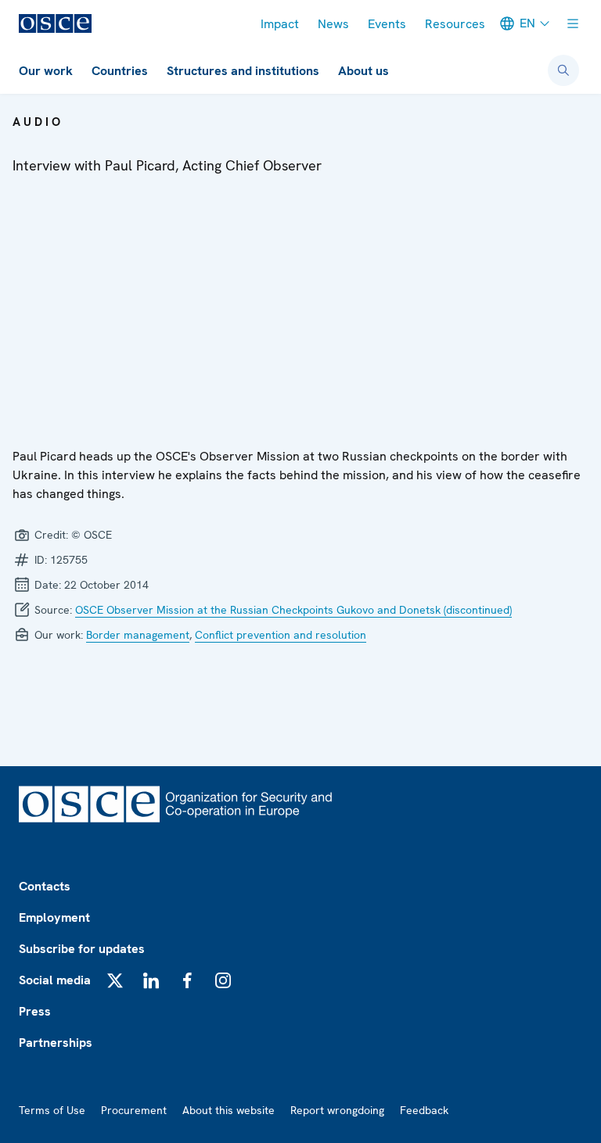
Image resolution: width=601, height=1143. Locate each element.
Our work (46, 71)
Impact (280, 24)
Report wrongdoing (337, 1110)
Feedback (424, 1110)
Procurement (134, 1110)
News (333, 24)
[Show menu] (572, 23)
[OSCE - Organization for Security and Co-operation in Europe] (55, 23)
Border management (137, 635)
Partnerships (55, 1042)
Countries (120, 71)
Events (387, 24)
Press (35, 1011)
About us (363, 71)
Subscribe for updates (82, 949)
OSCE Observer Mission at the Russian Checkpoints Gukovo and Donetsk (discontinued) (293, 610)
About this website (228, 1110)
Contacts (44, 886)
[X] (115, 980)
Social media (55, 980)
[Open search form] (563, 70)
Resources (455, 24)
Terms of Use (52, 1110)
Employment (54, 917)
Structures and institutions (243, 71)
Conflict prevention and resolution (280, 635)
